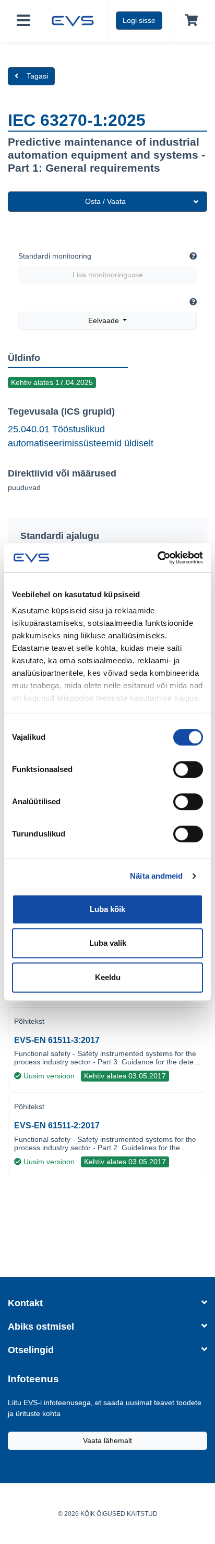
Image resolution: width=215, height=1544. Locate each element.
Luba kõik (107, 909)
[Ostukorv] (189, 21)
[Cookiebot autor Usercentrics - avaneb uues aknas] (157, 557)
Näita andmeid (156, 875)
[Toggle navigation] (23, 21)
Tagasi (37, 76)
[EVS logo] (73, 19)
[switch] (188, 769)
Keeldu (108, 977)
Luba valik (107, 942)
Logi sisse (139, 20)
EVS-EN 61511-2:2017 (57, 1125)
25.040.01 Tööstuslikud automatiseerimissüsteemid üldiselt (80, 436)
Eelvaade (104, 320)
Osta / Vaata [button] (105, 201)
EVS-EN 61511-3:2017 (57, 1040)
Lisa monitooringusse (108, 275)
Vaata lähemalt (107, 1440)
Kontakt (25, 1303)
